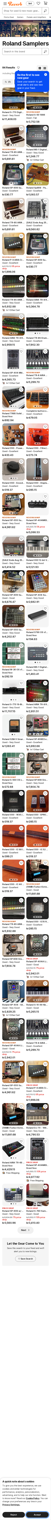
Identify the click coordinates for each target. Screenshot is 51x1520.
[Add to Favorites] (18, 67)
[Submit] (45, 51)
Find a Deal (9, 17)
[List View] (44, 68)
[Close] (45, 74)
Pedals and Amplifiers (36, 17)
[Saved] (38, 3)
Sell (30, 3)
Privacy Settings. (11, 1504)
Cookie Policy (32, 1498)
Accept (37, 1514)
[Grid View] (40, 68)
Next (23, 1230)
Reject (13, 1514)
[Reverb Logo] (15, 4)
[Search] (45, 10)
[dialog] (25, 1499)
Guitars (20, 17)
